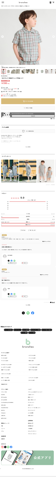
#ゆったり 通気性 (24, 332)
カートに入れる (29, 101)
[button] (2, 36)
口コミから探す (32, 380)
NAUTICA (3, 410)
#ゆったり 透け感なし (8, 329)
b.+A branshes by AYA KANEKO (7, 402)
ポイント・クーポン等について (34, 407)
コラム (2, 431)
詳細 (18, 88)
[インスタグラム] (2, 447)
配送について (30, 397)
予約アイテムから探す (33, 369)
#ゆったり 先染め (31, 332)
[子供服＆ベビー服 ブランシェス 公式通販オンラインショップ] (23, 2)
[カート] (53, 2)
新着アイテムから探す (5, 369)
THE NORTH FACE (4, 407)
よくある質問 (30, 413)
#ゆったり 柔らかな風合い (46, 329)
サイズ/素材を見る (30, 131)
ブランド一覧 (3, 392)
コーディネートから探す (33, 377)
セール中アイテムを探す (6, 367)
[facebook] (11, 447)
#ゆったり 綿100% (26, 329)
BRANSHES (28, 468)
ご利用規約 (30, 428)
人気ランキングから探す (6, 373)
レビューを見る (13, 94)
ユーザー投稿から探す (5, 380)
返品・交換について (32, 399)
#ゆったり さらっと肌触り (35, 329)
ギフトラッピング (31, 410)
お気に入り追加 (29, 107)
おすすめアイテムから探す (6, 364)
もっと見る (28, 305)
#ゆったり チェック (17, 329)
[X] (5, 447)
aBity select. (3, 405)
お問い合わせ (30, 415)
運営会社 (30, 423)
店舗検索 (3, 438)
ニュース (3, 428)
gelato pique (3, 418)
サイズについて (31, 402)
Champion (3, 413)
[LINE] (8, 447)
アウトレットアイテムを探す (34, 364)
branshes (4, 75)
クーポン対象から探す (33, 367)
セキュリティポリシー (32, 431)
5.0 (22, 198)
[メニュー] (3, 2)
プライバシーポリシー (32, 433)
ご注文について (31, 394)
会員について (30, 405)
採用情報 (30, 425)
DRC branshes (4, 397)
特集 (2, 425)
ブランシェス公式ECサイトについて (35, 392)
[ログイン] (50, 2)
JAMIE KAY (3, 415)
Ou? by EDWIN (4, 399)
